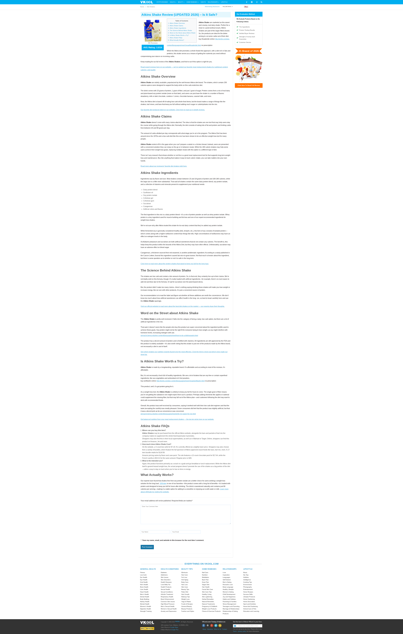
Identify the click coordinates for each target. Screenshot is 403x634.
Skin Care (184, 587)
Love (224, 572)
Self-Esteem (227, 580)
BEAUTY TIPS (187, 569)
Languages (226, 577)
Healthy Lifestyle (228, 589)
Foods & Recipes (187, 604)
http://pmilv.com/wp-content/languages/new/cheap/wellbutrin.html (180, 381)
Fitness (142, 572)
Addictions (164, 575)
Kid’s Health (144, 584)
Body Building (144, 599)
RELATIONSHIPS (229, 569)
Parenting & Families (229, 601)
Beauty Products (186, 609)
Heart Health (144, 592)
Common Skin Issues (168, 601)
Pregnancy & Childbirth (209, 606)
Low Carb (143, 575)
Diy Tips (246, 575)
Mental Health (144, 604)
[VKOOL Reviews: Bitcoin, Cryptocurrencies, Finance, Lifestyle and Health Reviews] (148, 2)
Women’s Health (145, 606)
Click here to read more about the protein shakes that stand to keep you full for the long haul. (175, 264)
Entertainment (248, 589)
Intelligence (247, 580)
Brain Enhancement (167, 599)
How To (203, 2)
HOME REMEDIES (209, 569)
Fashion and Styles (187, 611)
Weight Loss (185, 599)
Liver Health (144, 589)
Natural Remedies (208, 601)
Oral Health (144, 582)
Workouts (184, 572)
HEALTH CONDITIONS (170, 569)
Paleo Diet (184, 592)
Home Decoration (249, 601)
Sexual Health (165, 589)
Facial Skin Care (207, 589)
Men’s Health (144, 594)
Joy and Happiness (229, 597)
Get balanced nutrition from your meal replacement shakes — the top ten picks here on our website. (177, 419)
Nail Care (205, 572)
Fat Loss (184, 577)
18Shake (163, 483)
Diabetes (164, 572)
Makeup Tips (185, 597)
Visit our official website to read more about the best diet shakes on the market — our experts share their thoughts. (183, 306)
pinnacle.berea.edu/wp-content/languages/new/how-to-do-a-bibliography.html (169, 335)
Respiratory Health (167, 597)
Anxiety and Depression (169, 611)
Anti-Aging (184, 580)
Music (245, 572)
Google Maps (174, 627)
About (204, 629)
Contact (224, 629)
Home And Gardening (250, 606)
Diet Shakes (151, 7)
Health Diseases (166, 582)
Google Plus (175, 629)
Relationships (212, 2)
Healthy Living (206, 594)
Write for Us (217, 629)
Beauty (180, 2)
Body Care (184, 582)
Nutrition (205, 575)
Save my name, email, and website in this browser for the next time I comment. (173, 540)
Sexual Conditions (167, 592)
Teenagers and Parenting (231, 606)
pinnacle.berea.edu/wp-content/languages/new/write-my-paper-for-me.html (168, 414)
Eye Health (143, 580)
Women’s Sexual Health (169, 609)
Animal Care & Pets (249, 609)
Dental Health (144, 597)
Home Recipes (248, 592)
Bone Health (144, 587)
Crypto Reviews (162, 2)
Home (142, 7)
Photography (247, 587)
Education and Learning (251, 611)
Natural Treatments (208, 604)
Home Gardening (249, 599)
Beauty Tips (185, 589)
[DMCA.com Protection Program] (147, 628)
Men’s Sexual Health (167, 606)
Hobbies (246, 577)
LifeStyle (224, 2)
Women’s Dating (228, 592)
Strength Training (146, 611)
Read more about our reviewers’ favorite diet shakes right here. (164, 166)
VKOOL (177, 621)
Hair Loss (184, 584)
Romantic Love (228, 584)
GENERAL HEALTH (148, 569)
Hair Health (205, 587)
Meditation (205, 577)
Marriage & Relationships (231, 609)
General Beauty (186, 606)
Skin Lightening (207, 597)
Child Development (229, 594)
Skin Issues (164, 577)
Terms (235, 631)
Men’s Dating (227, 582)
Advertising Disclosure (212, 6)
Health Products (166, 587)
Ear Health (143, 577)
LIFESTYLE (248, 569)
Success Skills (248, 594)
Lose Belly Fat (165, 584)
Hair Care (184, 575)
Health (172, 2)
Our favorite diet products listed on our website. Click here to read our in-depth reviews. (173, 110)
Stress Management (229, 604)
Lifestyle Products (249, 597)
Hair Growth (185, 594)
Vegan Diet (205, 584)
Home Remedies (192, 2)
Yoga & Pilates (186, 601)
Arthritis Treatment (167, 594)
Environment (247, 584)
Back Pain (205, 580)
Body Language (228, 587)
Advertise (210, 629)
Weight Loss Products (209, 609)
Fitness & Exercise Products (211, 611)
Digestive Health (145, 609)
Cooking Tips (247, 582)
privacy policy (242, 631)
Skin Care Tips (207, 592)
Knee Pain (205, 582)
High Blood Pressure (167, 604)
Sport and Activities (249, 604)
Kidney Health (144, 601)
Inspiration (226, 575)
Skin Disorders (165, 580)
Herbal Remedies (208, 599)
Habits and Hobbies (229, 599)
